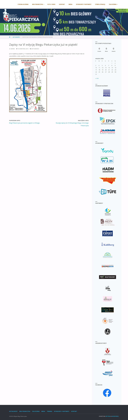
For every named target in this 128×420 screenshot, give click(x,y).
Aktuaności (16, 37)
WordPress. (115, 416)
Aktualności (13, 411)
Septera (107, 416)
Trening (49, 411)
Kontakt (74, 411)
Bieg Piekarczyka (24, 411)
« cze (96, 78)
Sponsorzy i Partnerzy (61, 411)
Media (43, 411)
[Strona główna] (10, 37)
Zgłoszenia (36, 411)
